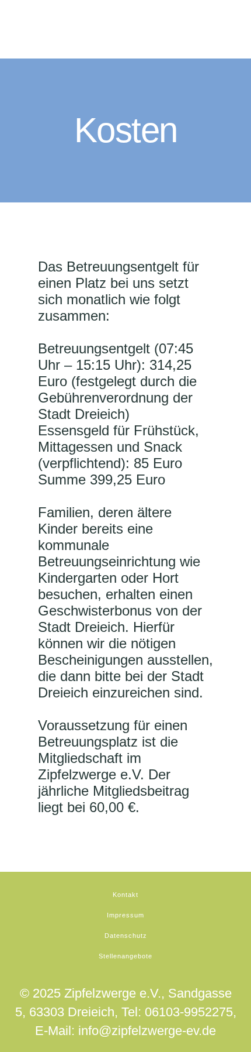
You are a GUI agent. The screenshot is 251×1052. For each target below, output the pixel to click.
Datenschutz (125, 935)
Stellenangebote (125, 956)
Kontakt (125, 894)
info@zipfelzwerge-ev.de (147, 1030)
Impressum (125, 915)
